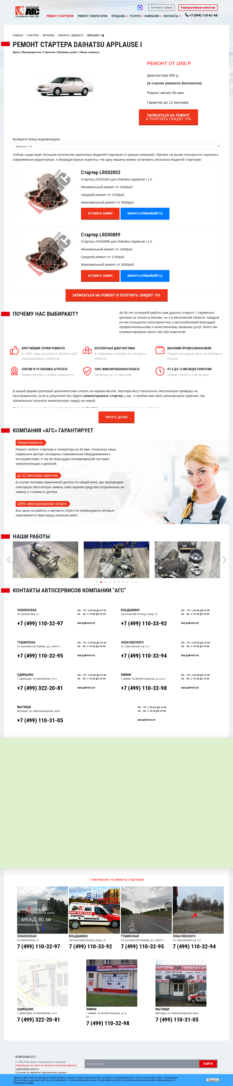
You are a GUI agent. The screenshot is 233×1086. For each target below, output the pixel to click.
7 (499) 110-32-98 (107, 1023)
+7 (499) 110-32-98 (144, 688)
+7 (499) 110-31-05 (40, 720)
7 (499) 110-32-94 (194, 946)
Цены (16, 52)
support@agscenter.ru (27, 1069)
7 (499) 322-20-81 (38, 1019)
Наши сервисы (90, 52)
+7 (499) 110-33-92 (144, 623)
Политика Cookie (24, 1082)
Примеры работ (68, 52)
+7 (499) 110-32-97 (40, 623)
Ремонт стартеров (60, 16)
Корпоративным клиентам (198, 7)
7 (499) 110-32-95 (142, 946)
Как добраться (86, 623)
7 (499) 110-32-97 (38, 946)
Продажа (118, 16)
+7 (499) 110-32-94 (144, 655)
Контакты (170, 16)
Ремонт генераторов (92, 16)
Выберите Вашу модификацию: (37, 139)
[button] (127, 16)
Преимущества (31, 52)
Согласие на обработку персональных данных (40, 1072)
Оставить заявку (161, 7)
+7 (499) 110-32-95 (40, 655)
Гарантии (49, 52)
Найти (208, 1063)
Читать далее (116, 417)
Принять (213, 1080)
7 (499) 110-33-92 (90, 946)
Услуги (135, 16)
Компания (152, 16)
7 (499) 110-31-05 (176, 1019)
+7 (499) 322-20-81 (40, 688)
